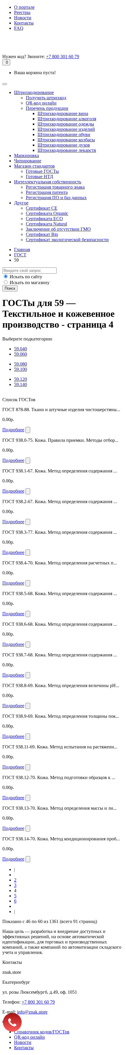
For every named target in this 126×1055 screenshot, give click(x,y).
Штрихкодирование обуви (64, 134)
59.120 (20, 379)
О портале (24, 7)
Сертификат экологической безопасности (67, 239)
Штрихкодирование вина (63, 113)
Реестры (22, 12)
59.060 (20, 354)
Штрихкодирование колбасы (66, 139)
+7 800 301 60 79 (62, 56)
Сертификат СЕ (41, 208)
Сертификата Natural (46, 223)
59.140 (20, 384)
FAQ (18, 28)
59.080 (20, 363)
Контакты (24, 22)
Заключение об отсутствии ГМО (58, 229)
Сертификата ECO (44, 218)
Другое (21, 202)
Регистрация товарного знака (55, 187)
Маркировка (26, 155)
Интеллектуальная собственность (47, 181)
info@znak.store (32, 1011)
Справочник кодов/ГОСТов (41, 1031)
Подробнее (13, 429)
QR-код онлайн (41, 102)
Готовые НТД (39, 176)
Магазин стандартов (34, 166)
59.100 (20, 369)
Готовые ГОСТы (42, 171)
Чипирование (27, 160)
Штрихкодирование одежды (66, 123)
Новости (22, 17)
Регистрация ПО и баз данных (56, 197)
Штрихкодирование (34, 92)
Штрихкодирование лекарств (67, 150)
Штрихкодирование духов (64, 144)
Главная (22, 249)
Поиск (10, 288)
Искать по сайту (26, 276)
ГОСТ (20, 254)
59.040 (20, 348)
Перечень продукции (47, 108)
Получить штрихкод (46, 97)
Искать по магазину (30, 282)
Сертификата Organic (47, 213)
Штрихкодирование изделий (66, 129)
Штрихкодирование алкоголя (67, 118)
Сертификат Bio (42, 234)
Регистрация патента (47, 192)
